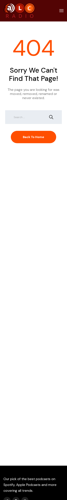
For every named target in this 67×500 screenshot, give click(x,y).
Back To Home (33, 137)
